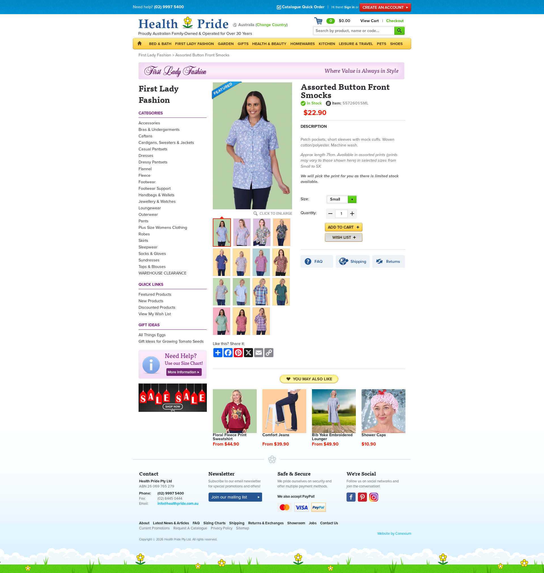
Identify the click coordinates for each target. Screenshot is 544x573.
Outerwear (148, 214)
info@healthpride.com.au (178, 503)
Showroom (296, 523)
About (144, 523)
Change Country (271, 24)
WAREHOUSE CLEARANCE (162, 273)
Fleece (144, 175)
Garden (226, 43)
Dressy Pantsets (153, 162)
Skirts (143, 240)
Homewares (302, 43)
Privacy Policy (221, 528)
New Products (151, 301)
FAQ (196, 523)
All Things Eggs (152, 335)
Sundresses (149, 260)
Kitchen (327, 43)
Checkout (395, 20)
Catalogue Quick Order (303, 7)
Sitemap (242, 528)
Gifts (243, 43)
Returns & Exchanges (266, 523)
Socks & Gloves (152, 253)
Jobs (312, 523)
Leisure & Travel (356, 43)
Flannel (145, 169)
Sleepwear (148, 247)
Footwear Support (155, 188)
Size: (305, 199)
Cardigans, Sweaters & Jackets (166, 142)
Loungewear (150, 208)
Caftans (145, 136)
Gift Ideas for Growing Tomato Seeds (171, 341)
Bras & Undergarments (159, 129)
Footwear (147, 182)
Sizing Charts (214, 523)
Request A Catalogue (190, 528)
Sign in (349, 7)
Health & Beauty (269, 43)
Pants (143, 221)
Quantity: (308, 212)
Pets (381, 43)
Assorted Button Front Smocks (202, 55)
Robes (144, 234)
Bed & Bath (160, 43)
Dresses (146, 155)
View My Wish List (155, 314)
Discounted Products (157, 307)
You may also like (312, 379)
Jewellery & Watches (157, 201)
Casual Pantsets (153, 149)
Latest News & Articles (171, 523)
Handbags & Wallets (157, 195)
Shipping (237, 523)
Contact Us (329, 523)
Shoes (396, 43)
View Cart (369, 20)
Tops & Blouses (152, 266)
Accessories (149, 123)
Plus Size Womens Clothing (163, 227)
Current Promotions (154, 528)
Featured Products (155, 294)
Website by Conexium (394, 533)
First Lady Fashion (194, 43)
